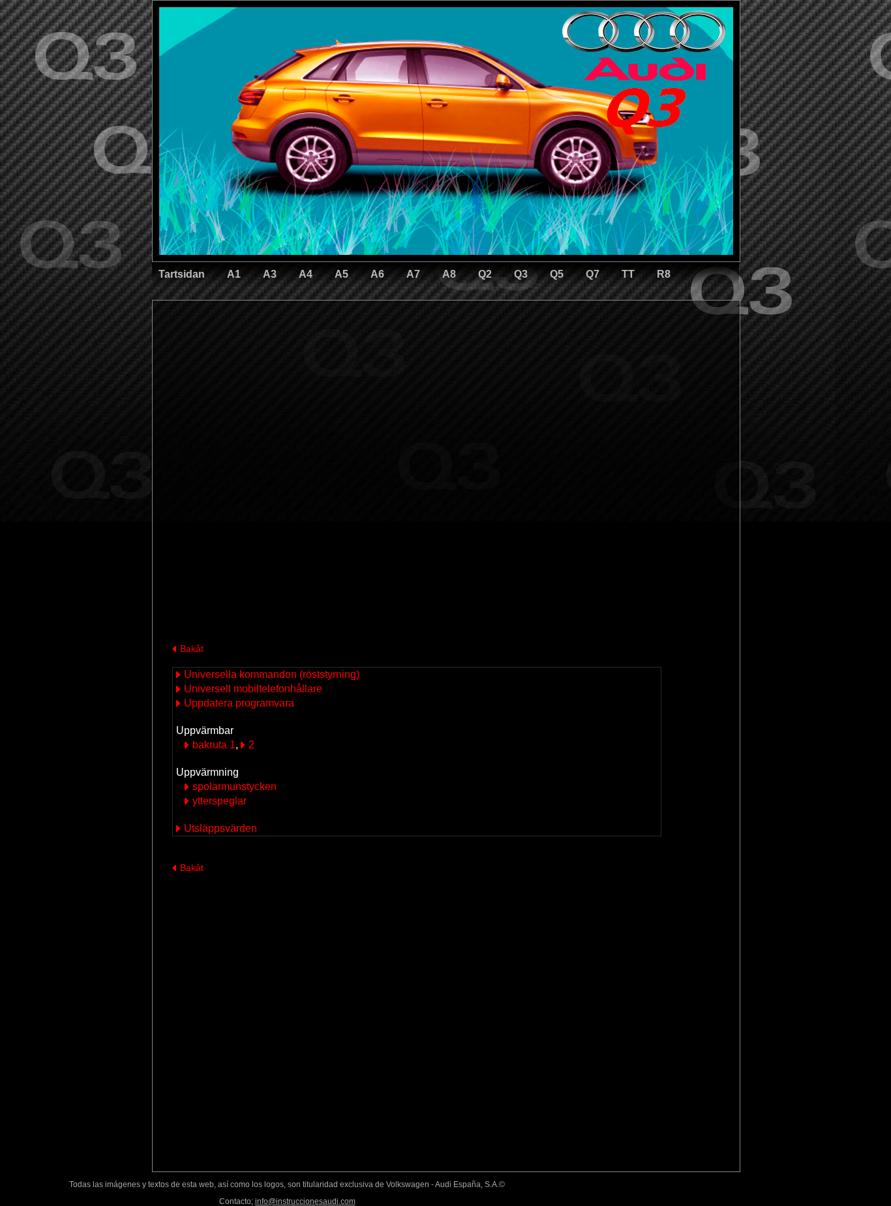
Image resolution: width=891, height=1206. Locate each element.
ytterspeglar (219, 800)
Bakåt (192, 648)
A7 (413, 274)
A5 (341, 274)
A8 (449, 274)
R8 (664, 274)
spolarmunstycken (234, 786)
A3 (270, 274)
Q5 (557, 274)
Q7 (592, 274)
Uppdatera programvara (239, 703)
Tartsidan (182, 274)
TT (628, 274)
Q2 (485, 274)
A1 (234, 274)
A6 (377, 274)
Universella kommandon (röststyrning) (271, 674)
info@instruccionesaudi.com (305, 1201)
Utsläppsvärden (220, 828)
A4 (305, 274)
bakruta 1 (213, 744)
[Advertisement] (355, 355)
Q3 (521, 274)
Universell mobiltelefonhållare (253, 688)
